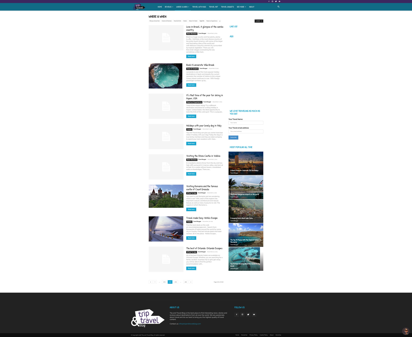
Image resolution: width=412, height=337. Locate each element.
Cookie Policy (264, 335)
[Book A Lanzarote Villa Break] (165, 76)
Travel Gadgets (227, 6)
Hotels (185, 21)
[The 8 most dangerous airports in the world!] (246, 187)
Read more (191, 56)
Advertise (278, 335)
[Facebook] (268, 1)
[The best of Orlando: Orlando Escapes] (166, 259)
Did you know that (155, 21)
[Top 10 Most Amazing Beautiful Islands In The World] (246, 259)
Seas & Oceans (192, 69)
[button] (278, 7)
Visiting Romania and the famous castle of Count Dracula (202, 187)
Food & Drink (177, 21)
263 (186, 282)
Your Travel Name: (236, 119)
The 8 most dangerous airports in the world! (244, 194)
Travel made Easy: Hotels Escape (202, 218)
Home (160, 6)
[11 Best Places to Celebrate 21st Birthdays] (246, 163)
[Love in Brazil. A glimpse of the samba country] (166, 37)
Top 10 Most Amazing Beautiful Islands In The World (245, 265)
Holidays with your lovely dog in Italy (203, 125)
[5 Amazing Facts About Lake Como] (246, 211)
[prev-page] (150, 282)
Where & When (181, 6)
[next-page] (191, 282)
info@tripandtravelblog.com (190, 324)
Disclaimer (244, 335)
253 (164, 282)
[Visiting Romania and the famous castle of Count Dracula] (166, 196)
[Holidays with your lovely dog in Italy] (166, 136)
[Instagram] (272, 1)
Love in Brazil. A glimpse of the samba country (204, 28)
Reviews (168, 6)
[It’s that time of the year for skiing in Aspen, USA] (166, 106)
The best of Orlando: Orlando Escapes (204, 248)
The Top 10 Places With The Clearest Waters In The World (245, 241)
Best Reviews (192, 34)
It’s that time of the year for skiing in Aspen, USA (204, 96)
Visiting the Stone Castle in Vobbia (203, 156)
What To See (191, 193)
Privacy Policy (253, 335)
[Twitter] (276, 1)
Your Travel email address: (239, 128)
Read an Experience (212, 21)
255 (176, 282)
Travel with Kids (199, 6)
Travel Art (213, 6)
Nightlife (202, 21)
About (251, 6)
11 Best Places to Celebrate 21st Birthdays (244, 170)
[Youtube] (279, 1)
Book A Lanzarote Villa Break (200, 65)
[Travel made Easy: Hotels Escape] (166, 229)
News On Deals (193, 21)
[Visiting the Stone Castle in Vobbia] (166, 166)
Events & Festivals (167, 21)
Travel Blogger (202, 33)
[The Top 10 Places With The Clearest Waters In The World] (246, 235)
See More (240, 6)
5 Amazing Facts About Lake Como (241, 218)
